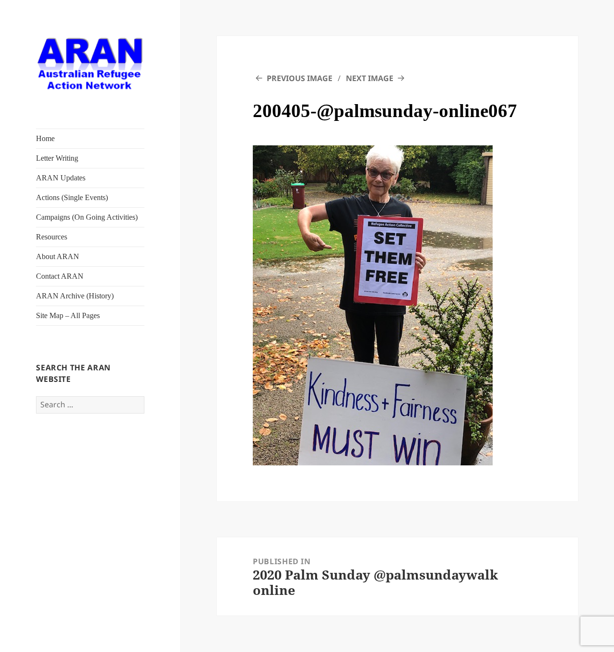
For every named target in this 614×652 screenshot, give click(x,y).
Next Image (369, 78)
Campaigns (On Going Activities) (87, 217)
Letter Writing (57, 158)
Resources (51, 237)
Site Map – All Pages (68, 315)
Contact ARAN (59, 276)
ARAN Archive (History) (75, 296)
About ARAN (57, 256)
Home (45, 138)
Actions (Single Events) (72, 197)
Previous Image (299, 78)
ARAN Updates (60, 178)
